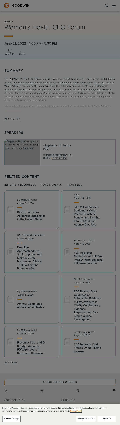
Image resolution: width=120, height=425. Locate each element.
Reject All (106, 418)
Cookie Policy (75, 411)
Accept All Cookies (86, 418)
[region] (60, 414)
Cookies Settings (11, 418)
